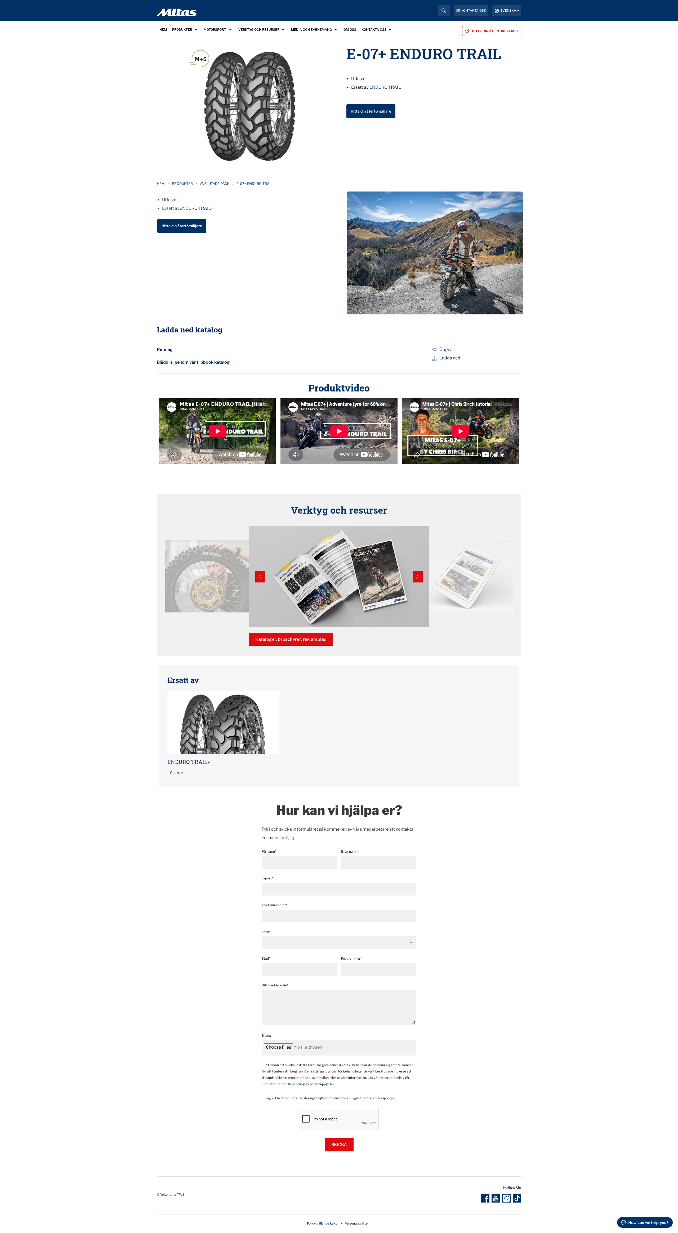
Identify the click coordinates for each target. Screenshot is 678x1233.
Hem (161, 183)
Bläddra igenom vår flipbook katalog (193, 362)
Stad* (266, 958)
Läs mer (175, 772)
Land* (266, 932)
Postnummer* (351, 958)
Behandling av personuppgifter (311, 1084)
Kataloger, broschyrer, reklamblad (291, 639)
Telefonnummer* (274, 905)
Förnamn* (269, 851)
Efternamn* (350, 851)
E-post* (267, 878)
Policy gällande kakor (323, 1223)
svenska (508, 10)
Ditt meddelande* (275, 985)
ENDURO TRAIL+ (386, 87)
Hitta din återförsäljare (371, 111)
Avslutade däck (214, 183)
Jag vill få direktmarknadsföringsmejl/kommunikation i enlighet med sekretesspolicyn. (330, 1098)
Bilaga (266, 1036)
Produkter (182, 183)
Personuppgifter (357, 1223)
